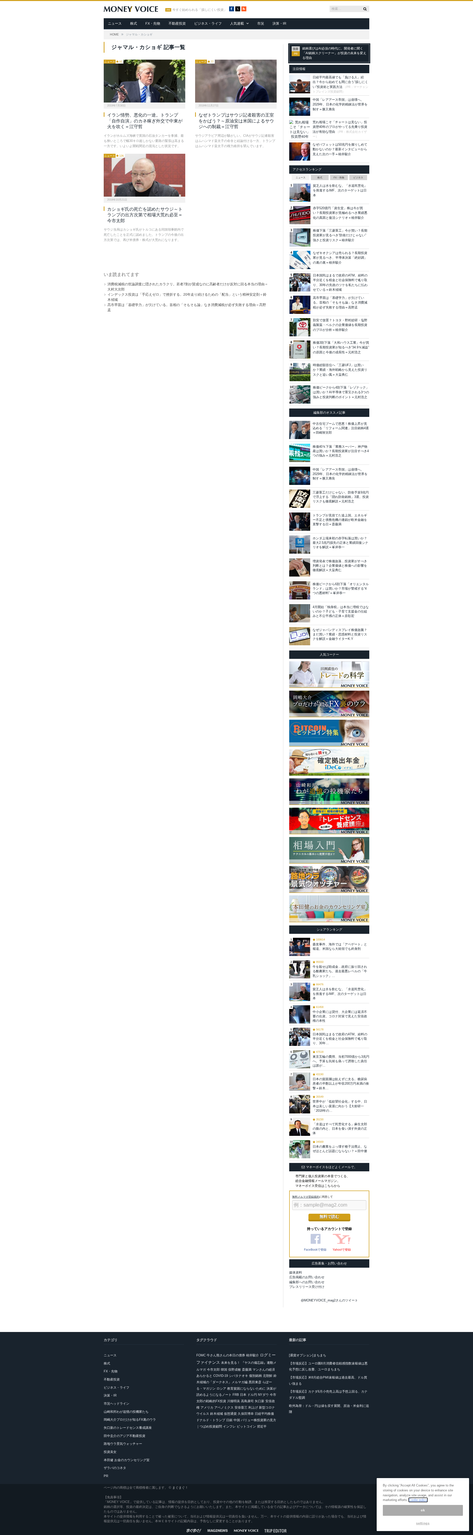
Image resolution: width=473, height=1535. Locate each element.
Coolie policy (418, 1500)
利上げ (253, 1407)
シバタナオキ (238, 1376)
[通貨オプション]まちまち (307, 1355)
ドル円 (252, 1395)
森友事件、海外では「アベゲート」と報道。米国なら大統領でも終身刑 (340, 946)
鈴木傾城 (216, 1414)
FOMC (201, 1355)
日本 (243, 1395)
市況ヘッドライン (116, 1403)
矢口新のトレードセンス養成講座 (128, 1428)
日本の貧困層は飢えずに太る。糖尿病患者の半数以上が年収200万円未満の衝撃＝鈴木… (341, 1083)
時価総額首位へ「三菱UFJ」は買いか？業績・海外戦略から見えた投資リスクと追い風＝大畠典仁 (340, 369)
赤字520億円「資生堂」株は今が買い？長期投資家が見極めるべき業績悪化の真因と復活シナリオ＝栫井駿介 (340, 213)
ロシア (221, 1388)
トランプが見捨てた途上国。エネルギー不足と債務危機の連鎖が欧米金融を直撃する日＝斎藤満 (340, 519)
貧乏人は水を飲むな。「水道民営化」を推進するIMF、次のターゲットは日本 (340, 190)
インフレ (229, 1426)
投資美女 (110, 1452)
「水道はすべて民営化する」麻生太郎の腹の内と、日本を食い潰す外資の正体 (340, 1128)
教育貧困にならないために (246, 1388)
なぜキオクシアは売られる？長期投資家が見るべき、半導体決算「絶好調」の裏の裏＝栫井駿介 (340, 257)
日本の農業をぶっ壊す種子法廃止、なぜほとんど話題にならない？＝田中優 (340, 1149)
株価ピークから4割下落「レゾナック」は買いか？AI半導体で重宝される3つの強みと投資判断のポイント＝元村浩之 (341, 392)
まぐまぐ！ (180, 1487)
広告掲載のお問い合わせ (306, 1277)
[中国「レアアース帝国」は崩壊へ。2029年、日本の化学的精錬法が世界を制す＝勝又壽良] (299, 476)
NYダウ (263, 1395)
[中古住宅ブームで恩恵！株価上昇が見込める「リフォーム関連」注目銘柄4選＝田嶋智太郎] (299, 430)
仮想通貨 (230, 1414)
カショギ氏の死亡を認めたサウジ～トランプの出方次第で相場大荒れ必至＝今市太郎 (145, 215)
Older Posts (185, 255)
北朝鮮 (267, 1376)
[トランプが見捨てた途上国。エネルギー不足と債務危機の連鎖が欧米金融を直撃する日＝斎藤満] (299, 521)
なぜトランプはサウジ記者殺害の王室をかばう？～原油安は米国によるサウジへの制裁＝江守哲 (236, 121)
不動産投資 (177, 23)
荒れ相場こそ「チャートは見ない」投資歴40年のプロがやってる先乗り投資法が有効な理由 (340, 127)
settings (422, 1523)
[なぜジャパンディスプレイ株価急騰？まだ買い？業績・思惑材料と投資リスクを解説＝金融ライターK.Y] (299, 636)
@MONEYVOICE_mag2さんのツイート (329, 1300)
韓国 (224, 1369)
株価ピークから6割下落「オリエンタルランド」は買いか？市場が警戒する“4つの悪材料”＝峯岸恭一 (341, 588)
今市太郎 (213, 1369)
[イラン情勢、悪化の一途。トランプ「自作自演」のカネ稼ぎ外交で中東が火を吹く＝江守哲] (144, 81)
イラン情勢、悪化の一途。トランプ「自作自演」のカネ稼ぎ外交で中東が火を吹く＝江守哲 (145, 121)
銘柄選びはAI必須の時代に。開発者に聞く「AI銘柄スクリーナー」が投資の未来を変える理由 (334, 53)
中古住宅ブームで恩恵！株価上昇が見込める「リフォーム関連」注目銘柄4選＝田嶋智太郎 (341, 428)
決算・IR (279, 23)
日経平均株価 (264, 1414)
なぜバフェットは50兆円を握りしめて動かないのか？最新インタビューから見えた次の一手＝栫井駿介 (340, 149)
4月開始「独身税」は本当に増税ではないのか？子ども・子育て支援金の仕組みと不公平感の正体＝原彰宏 (341, 611)
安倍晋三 (241, 1407)
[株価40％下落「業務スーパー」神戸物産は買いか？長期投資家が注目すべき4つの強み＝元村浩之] (299, 453)
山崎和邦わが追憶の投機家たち (126, 1412)
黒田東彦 (255, 1382)
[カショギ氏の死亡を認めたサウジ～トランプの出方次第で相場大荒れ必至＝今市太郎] (144, 175)
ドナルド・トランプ (210, 1420)
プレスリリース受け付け (306, 1287)
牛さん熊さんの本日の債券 (226, 1355)
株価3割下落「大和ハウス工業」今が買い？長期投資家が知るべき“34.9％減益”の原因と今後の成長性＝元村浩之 (341, 347)
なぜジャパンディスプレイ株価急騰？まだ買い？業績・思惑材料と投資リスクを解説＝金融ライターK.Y (340, 634)
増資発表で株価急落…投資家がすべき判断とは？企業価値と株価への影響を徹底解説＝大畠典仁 (340, 565)
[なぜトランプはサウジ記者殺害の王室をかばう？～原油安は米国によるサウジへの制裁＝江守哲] (236, 81)
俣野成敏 (234, 1369)
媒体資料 (295, 1272)
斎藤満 (247, 1369)
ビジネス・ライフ (208, 23)
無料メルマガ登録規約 (305, 1196)
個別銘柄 (255, 1376)
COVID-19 (220, 1376)
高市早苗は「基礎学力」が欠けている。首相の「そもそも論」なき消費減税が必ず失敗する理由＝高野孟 (340, 302)
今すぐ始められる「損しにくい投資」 (199, 10)
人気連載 (237, 23)
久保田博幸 (246, 1414)
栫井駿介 (252, 1355)
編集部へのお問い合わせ (306, 1282)
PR (106, 1476)
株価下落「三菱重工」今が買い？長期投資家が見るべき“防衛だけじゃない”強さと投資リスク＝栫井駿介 (340, 235)
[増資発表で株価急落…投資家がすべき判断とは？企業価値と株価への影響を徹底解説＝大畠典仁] (299, 567)
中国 (237, 1420)
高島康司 (247, 1401)
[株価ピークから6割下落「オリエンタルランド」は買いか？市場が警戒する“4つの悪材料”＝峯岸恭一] (299, 590)
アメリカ (207, 1407)
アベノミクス (224, 1407)
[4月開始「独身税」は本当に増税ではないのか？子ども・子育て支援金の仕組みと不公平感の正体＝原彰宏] (299, 613)
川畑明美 (233, 1401)
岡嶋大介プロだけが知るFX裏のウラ (130, 1419)
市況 (260, 23)
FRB (236, 1395)
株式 (133, 23)
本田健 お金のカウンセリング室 (127, 1460)
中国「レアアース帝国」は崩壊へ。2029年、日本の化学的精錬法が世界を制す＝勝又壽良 (340, 104)
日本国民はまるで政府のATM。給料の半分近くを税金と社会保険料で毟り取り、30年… (340, 1038)
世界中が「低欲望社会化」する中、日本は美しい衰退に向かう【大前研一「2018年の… (340, 1106)
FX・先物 (152, 23)
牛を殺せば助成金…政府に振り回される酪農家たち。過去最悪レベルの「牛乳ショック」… (340, 971)
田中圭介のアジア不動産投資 (124, 1436)
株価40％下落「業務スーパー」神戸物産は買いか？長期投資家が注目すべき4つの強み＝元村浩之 (341, 451)
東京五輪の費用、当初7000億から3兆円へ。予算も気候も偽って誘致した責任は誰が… (341, 1061)
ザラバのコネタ (115, 1468)
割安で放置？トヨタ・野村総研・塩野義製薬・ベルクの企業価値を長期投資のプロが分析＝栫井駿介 (340, 325)
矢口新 (259, 1401)
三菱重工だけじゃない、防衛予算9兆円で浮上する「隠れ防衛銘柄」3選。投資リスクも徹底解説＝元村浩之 (341, 497)
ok (423, 1510)
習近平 (262, 1426)
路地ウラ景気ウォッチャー (123, 1444)
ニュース (115, 23)
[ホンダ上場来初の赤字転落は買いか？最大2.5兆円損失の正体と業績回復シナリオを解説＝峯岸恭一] (299, 544)
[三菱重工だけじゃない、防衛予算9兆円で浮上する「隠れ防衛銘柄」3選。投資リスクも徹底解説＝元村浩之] (299, 499)
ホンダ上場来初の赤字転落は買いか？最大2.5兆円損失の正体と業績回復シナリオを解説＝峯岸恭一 (340, 542)
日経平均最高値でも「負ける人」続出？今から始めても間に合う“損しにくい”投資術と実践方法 (340, 82)
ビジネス (358, 177)
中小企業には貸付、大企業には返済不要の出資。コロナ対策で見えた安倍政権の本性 (340, 1016)
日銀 (229, 1420)
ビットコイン (246, 1426)
